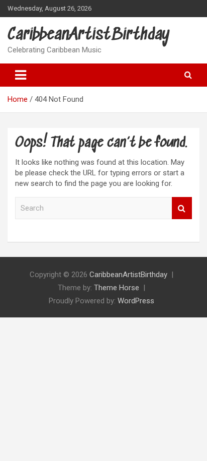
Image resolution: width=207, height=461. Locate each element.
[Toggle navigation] (21, 75)
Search (182, 208)
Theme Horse (116, 287)
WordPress (136, 300)
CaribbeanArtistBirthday (89, 35)
